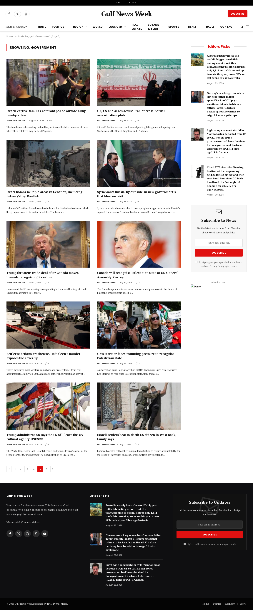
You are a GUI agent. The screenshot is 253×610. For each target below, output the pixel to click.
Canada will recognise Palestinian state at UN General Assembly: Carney (137, 275)
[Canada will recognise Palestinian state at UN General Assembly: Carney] (139, 244)
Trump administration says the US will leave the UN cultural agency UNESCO (44, 437)
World (98, 27)
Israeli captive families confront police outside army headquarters (46, 113)
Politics (120, 2)
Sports (173, 27)
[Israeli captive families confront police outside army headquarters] (48, 82)
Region (78, 27)
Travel (209, 27)
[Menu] (247, 27)
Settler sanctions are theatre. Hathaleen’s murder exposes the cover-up (43, 356)
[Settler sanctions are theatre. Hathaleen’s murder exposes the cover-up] (48, 325)
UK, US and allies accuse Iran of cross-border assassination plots (131, 113)
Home (42, 27)
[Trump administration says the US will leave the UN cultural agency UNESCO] (48, 406)
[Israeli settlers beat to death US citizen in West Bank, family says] (139, 406)
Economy (133, 2)
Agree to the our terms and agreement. (211, 544)
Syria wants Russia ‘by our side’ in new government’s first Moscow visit (136, 194)
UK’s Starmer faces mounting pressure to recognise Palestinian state (135, 356)
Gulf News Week (15, 120)
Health (193, 27)
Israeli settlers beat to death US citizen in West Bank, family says (136, 437)
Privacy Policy (216, 266)
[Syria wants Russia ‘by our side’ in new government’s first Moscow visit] (139, 163)
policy (220, 544)
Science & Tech (153, 27)
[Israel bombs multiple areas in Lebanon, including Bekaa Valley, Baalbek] (48, 163)
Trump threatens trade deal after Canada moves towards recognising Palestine (42, 275)
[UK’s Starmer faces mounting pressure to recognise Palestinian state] (139, 325)
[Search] (242, 27)
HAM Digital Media (57, 603)
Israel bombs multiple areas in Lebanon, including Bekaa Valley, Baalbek (44, 194)
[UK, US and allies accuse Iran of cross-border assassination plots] (139, 82)
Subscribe (237, 13)
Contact (227, 27)
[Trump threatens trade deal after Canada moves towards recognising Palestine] (48, 244)
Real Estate (137, 27)
